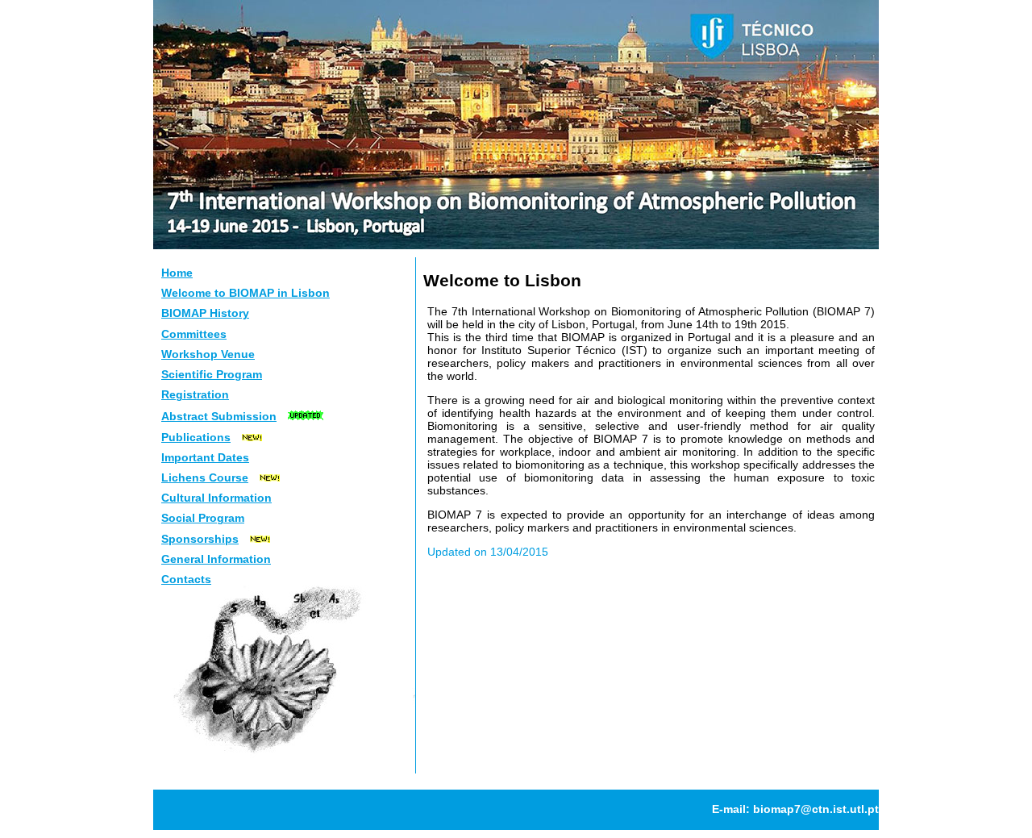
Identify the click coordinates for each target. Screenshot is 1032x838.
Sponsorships (200, 538)
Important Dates (205, 457)
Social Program (202, 517)
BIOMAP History (205, 312)
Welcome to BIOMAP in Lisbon (245, 292)
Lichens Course (204, 477)
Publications (196, 437)
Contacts (186, 579)
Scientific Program (211, 374)
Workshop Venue (208, 354)
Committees (194, 333)
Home (177, 272)
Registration (195, 394)
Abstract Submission (219, 416)
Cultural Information (216, 497)
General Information (216, 558)
